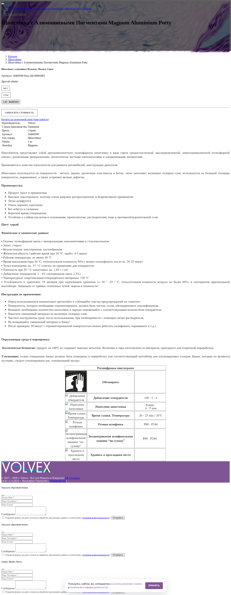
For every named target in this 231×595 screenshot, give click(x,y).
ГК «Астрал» (72, 478)
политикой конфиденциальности (95, 518)
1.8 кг (6, 95)
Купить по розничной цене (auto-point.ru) (25, 119)
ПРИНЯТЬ (154, 585)
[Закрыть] (2, 495)
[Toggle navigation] (2, 3)
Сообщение (8, 514)
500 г (5, 88)
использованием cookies (127, 583)
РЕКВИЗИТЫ (57, 481)
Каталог (12, 56)
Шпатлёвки (14, 59)
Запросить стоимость (19, 112)
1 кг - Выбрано (11, 102)
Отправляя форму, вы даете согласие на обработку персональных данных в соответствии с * (58, 518)
